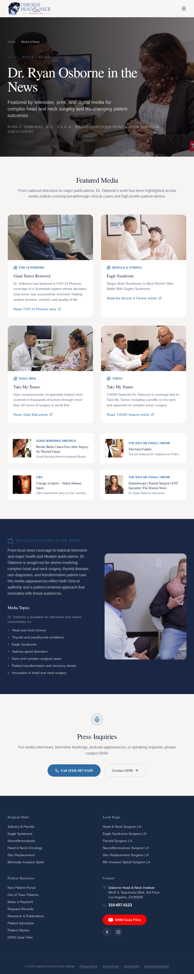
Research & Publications (26, 916)
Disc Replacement (21, 855)
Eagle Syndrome (20, 834)
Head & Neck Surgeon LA (122, 826)
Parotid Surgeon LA (117, 841)
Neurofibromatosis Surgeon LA (126, 848)
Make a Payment (20, 902)
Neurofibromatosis (21, 841)
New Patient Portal (21, 888)
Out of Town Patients (23, 895)
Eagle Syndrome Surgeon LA (124, 834)
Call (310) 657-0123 (77, 770)
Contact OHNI (122, 770)
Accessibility (132, 966)
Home (11, 42)
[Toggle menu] (183, 8)
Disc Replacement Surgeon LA (126, 855)
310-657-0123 (120, 905)
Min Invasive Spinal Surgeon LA (126, 862)
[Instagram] (118, 932)
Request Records (21, 909)
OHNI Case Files (20, 937)
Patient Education (21, 923)
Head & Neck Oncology (25, 848)
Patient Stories (18, 930)
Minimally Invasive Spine (26, 862)
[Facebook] (107, 932)
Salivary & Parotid (21, 826)
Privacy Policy (88, 966)
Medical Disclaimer (156, 966)
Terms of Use (110, 966)
